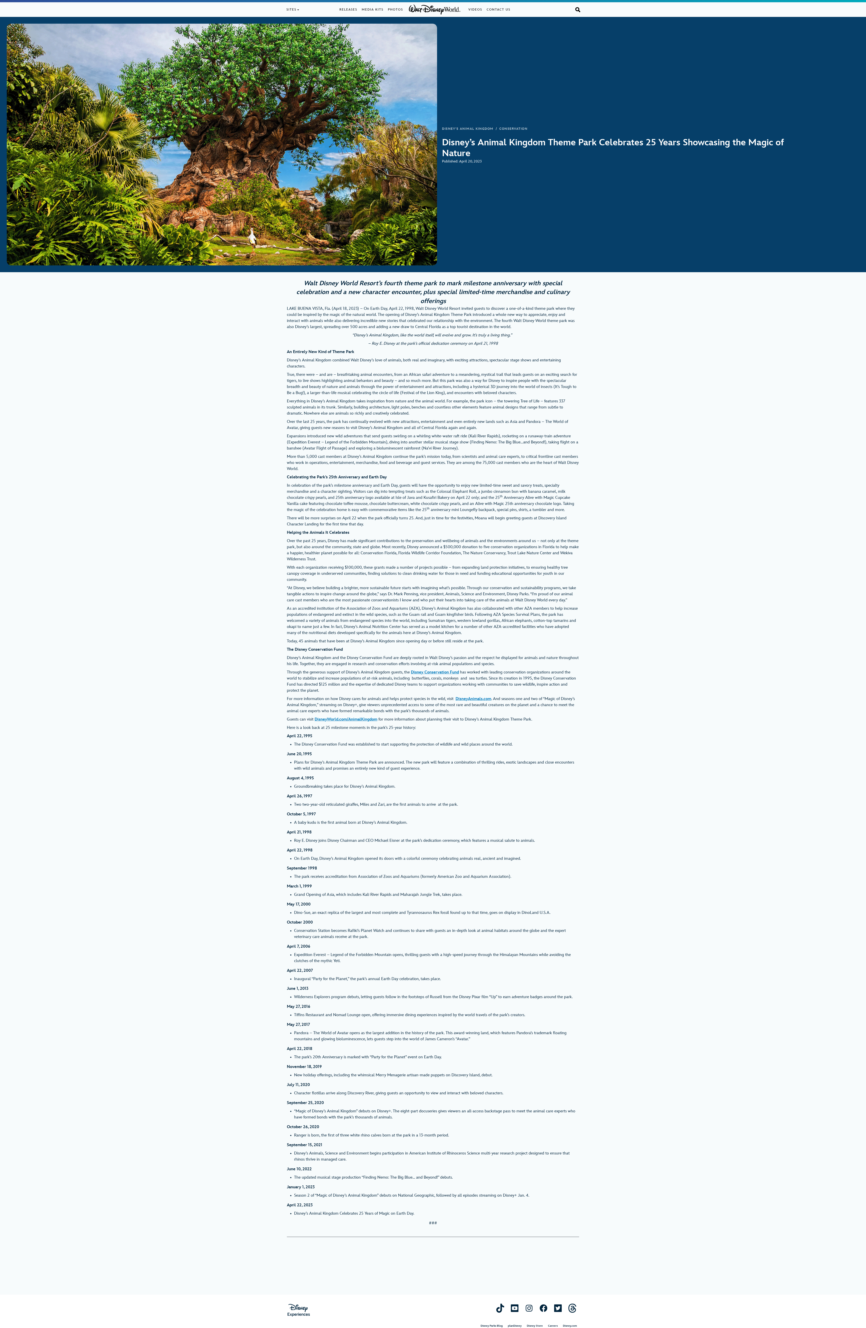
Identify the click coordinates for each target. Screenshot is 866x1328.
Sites (291, 9)
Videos (475, 9)
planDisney (515, 1326)
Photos (395, 9)
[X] (557, 1308)
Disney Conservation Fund (435, 672)
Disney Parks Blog (492, 1326)
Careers (553, 1326)
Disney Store (535, 1326)
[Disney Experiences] (299, 1310)
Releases (348, 9)
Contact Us (498, 9)
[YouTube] (514, 1308)
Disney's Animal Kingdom (467, 128)
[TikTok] (500, 1308)
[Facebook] (543, 1308)
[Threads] (572, 1308)
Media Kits (372, 9)
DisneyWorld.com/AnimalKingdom (346, 719)
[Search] (578, 9)
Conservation (513, 128)
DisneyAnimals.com (473, 698)
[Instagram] (529, 1308)
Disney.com (570, 1326)
